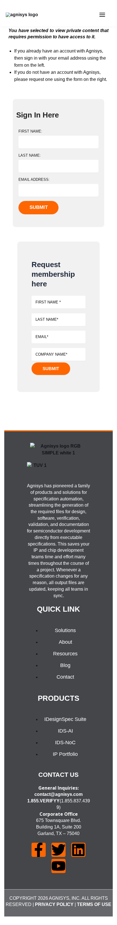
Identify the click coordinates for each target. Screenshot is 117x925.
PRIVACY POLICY (54, 904)
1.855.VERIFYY (43, 800)
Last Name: (29, 155)
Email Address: (34, 179)
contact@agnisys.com (58, 794)
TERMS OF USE (94, 904)
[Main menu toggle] (102, 15)
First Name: (30, 131)
